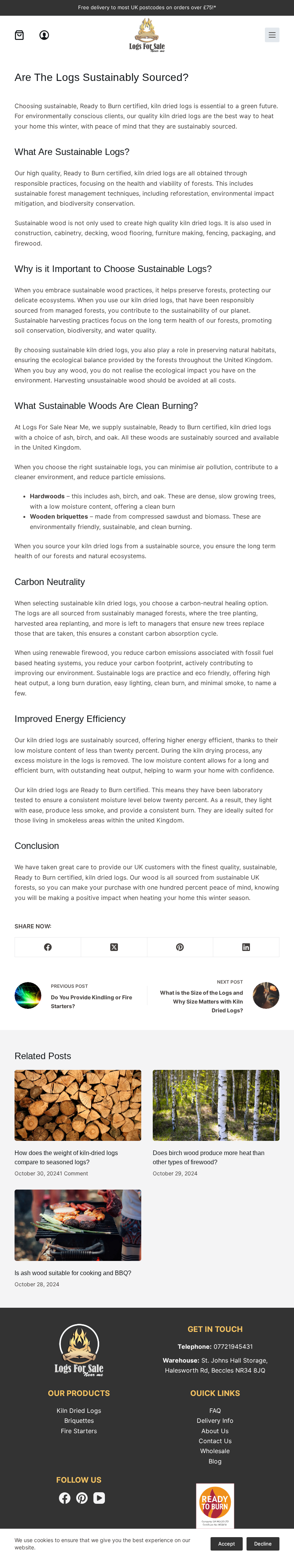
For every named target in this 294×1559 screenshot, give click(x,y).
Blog (215, 1461)
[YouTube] (99, 1498)
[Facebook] (48, 947)
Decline (263, 1544)
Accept (226, 1544)
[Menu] (272, 35)
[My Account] (44, 35)
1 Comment (74, 1173)
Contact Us (215, 1441)
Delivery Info (215, 1420)
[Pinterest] (180, 947)
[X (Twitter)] (114, 947)
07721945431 (233, 1346)
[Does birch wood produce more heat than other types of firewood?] (216, 1105)
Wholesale (215, 1451)
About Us (215, 1431)
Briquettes (79, 1420)
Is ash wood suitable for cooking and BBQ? (73, 1273)
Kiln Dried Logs (79, 1410)
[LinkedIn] (246, 947)
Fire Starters (79, 1431)
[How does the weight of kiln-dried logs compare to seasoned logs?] (78, 1105)
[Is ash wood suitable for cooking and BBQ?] (78, 1225)
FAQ (215, 1410)
